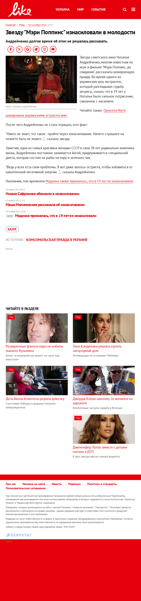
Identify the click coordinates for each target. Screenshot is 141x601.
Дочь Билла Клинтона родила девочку (35, 398)
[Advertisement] (70, 276)
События (98, 9)
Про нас (11, 484)
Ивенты (57, 484)
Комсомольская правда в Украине (57, 240)
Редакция (74, 484)
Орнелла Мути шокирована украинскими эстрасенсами (66, 112)
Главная (11, 25)
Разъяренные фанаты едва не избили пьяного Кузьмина (34, 348)
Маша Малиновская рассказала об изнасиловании (45, 204)
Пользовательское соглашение (26, 488)
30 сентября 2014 (37, 25)
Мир (80, 9)
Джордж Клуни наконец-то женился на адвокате (103, 400)
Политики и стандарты (102, 484)
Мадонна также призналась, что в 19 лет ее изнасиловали (89, 181)
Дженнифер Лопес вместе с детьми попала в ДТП (100, 449)
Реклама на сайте (34, 484)
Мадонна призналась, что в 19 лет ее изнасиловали (51, 215)
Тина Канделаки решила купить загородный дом (97, 348)
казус (12, 229)
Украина (63, 9)
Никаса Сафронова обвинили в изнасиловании (42, 193)
